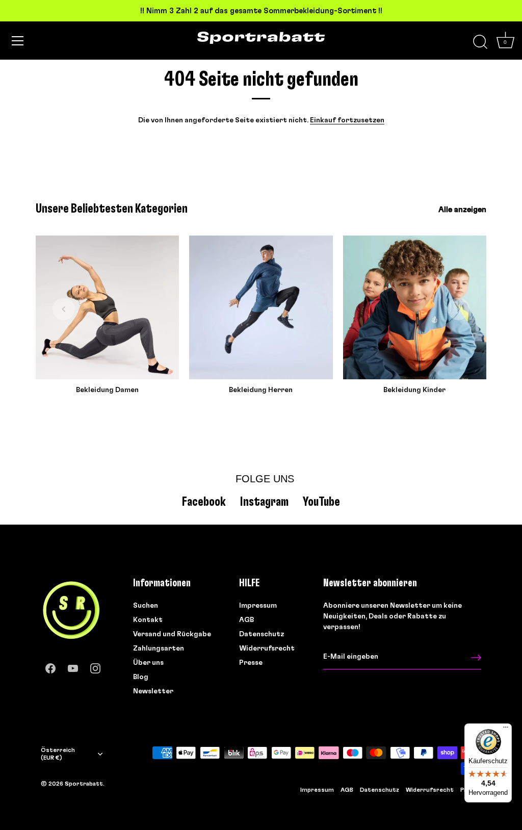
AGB (246, 620)
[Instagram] (95, 666)
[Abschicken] (476, 657)
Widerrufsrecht (267, 648)
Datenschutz (261, 634)
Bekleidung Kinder (414, 390)
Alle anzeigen (462, 210)
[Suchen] (480, 42)
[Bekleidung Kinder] (414, 307)
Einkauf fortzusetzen (347, 120)
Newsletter (153, 691)
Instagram (264, 502)
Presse (251, 662)
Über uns (148, 662)
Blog (140, 677)
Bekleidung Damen (107, 390)
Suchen (145, 605)
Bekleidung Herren (261, 390)
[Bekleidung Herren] (260, 307)
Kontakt (148, 620)
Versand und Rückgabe (172, 634)
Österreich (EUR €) (58, 754)
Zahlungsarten (158, 648)
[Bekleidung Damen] (107, 307)
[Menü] (18, 41)
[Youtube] (73, 666)
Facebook (204, 502)
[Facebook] (50, 666)
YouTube (321, 502)
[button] (64, 309)
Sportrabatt (84, 784)
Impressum (258, 605)
